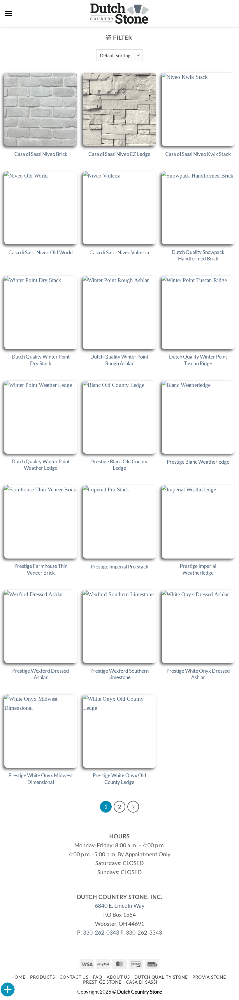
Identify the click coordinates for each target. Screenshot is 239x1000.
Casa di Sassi (142, 982)
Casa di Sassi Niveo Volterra (119, 252)
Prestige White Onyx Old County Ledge (119, 778)
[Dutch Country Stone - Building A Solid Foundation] (120, 13)
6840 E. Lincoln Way (120, 905)
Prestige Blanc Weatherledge (198, 462)
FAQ (97, 977)
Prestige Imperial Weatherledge (198, 569)
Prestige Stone (102, 982)
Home (18, 977)
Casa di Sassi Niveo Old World (40, 252)
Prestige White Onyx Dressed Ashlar (198, 674)
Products (42, 977)
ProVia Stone (209, 977)
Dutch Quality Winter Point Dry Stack (41, 360)
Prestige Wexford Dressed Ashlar (40, 674)
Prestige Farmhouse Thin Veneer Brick (40, 569)
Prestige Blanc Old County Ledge (119, 464)
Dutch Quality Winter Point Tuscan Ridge (198, 360)
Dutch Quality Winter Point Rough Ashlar (119, 360)
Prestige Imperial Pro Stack (119, 567)
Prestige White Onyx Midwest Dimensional (40, 778)
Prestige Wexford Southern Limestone (119, 674)
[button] (8, 13)
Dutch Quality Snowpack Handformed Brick (198, 255)
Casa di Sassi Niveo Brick (40, 154)
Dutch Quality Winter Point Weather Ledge (41, 464)
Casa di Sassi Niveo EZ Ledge (119, 154)
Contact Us (73, 977)
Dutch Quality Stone (161, 977)
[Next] (133, 807)
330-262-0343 (101, 932)
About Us (118, 977)
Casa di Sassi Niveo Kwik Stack (198, 154)
